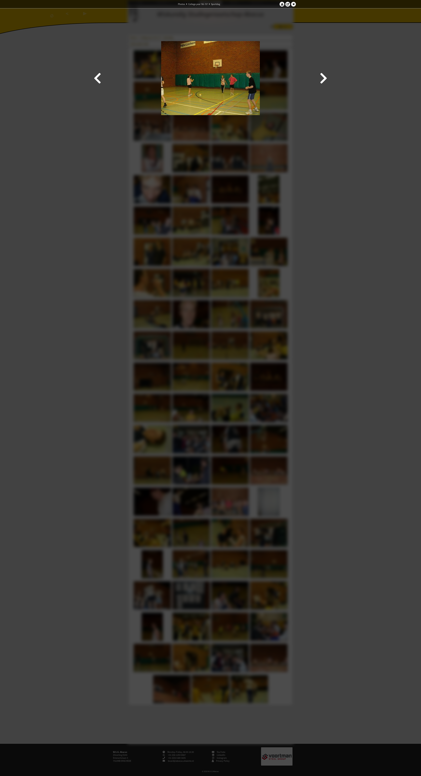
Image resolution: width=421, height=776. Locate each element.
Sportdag (215, 4)
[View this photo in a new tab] (287, 4)
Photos (181, 4)
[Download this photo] (282, 4)
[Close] (293, 4)
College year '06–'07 (198, 4)
